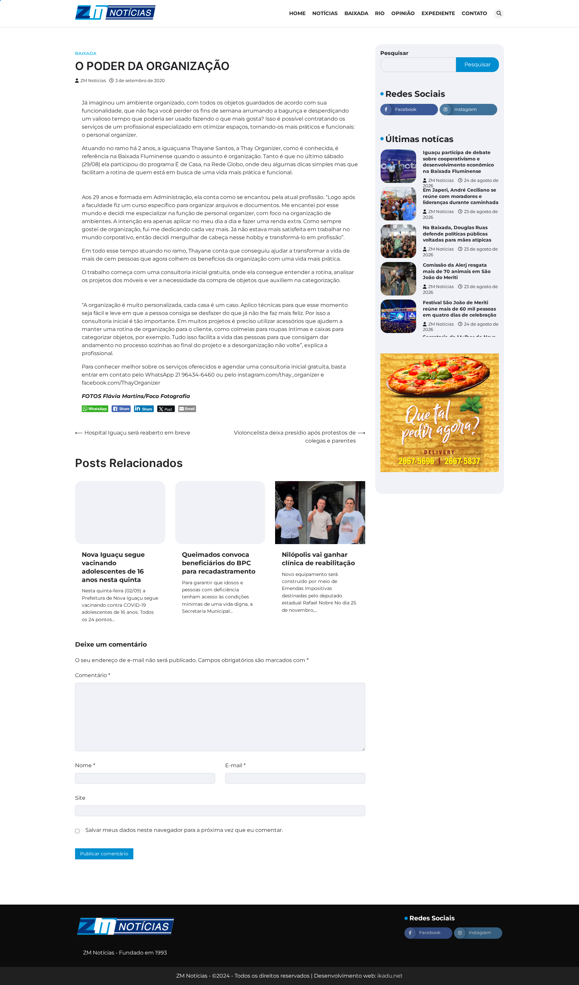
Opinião (403, 13)
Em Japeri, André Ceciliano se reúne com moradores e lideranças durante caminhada (461, 182)
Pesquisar (394, 53)
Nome (85, 765)
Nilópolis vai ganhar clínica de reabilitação (318, 559)
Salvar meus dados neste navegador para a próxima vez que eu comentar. (184, 830)
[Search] (499, 14)
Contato (474, 13)
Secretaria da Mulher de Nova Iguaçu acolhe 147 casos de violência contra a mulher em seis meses (459, 332)
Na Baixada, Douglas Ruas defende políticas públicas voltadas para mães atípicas (457, 220)
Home (297, 13)
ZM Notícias (93, 80)
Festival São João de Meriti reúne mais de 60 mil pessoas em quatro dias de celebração (459, 295)
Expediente (438, 13)
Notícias (325, 13)
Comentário (92, 675)
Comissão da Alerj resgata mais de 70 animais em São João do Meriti (457, 257)
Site (80, 798)
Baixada (356, 13)
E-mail (235, 765)
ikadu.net (390, 976)
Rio (380, 13)
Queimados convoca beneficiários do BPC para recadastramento (218, 563)
